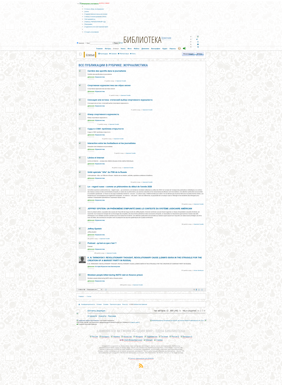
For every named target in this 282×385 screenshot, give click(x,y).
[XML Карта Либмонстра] (141, 367)
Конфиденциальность (88, 304)
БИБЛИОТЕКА (142, 39)
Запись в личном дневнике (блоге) (95, 16)
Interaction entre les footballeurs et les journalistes (112, 143)
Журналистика (100, 77)
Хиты (134, 53)
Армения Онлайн (121, 81)
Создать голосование (92, 32)
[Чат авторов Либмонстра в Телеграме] (198, 44)
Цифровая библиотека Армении (89, 320)
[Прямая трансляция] (180, 310)
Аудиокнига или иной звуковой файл (96, 27)
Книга (87, 11)
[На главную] (77, 313)
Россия (95, 336)
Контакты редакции (96, 310)
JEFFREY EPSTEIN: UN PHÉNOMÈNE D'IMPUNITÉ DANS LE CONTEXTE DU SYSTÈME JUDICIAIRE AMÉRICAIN (140, 208)
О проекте (92, 315)
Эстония (164, 336)
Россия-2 (175, 336)
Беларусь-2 (187, 336)
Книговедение (115, 266)
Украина (116, 336)
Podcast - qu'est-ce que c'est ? (102, 243)
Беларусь (105, 336)
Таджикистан (152, 336)
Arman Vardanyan (199, 270)
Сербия (159, 340)
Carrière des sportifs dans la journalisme (107, 70)
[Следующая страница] (199, 289)
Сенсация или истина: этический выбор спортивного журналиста (120, 99)
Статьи (90, 54)
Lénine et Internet (96, 157)
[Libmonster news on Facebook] (202, 310)
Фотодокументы (90, 19)
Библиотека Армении (140, 304)
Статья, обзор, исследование (94, 9)
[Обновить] (106, 290)
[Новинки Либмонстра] (200, 310)
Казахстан (128, 336)
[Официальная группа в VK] (198, 47)
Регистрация (193, 54)
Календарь (104, 53)
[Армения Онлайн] (82, 76)
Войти (201, 54)
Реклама (112, 315)
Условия (99, 304)
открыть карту (134, 322)
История (98, 266)
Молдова (139, 336)
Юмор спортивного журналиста (103, 114)
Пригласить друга (115, 304)
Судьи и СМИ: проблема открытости (106, 128)
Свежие (114, 53)
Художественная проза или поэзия (96, 14)
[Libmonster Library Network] (206, 320)
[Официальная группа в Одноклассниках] (198, 42)
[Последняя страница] (202, 289)
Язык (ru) (125, 304)
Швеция (149, 340)
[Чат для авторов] (168, 310)
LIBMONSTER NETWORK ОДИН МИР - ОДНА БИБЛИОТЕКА (141, 331)
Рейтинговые (124, 53)
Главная (81, 296)
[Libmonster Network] (177, 320)
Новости (102, 315)
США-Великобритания (133, 340)
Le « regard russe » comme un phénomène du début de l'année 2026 (120, 186)
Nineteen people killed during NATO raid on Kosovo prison (115, 274)
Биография (88, 24)
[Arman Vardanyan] (82, 262)
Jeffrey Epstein (95, 228)
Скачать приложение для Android (142, 358)
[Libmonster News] (204, 310)
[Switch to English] (198, 37)
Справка (105, 304)
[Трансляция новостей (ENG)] (197, 39)
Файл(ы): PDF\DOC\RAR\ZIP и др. (95, 22)
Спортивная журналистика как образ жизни (109, 85)
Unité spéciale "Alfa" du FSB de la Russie (107, 172)
